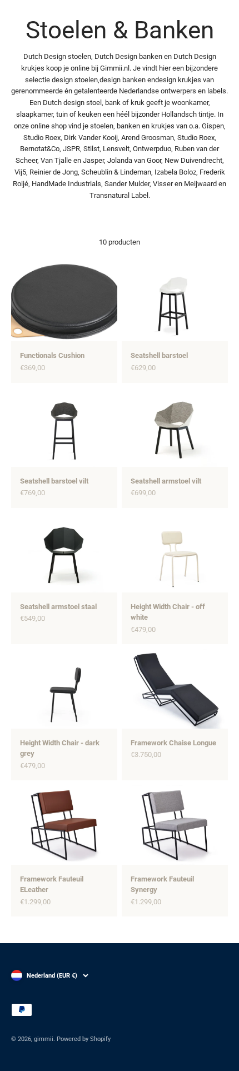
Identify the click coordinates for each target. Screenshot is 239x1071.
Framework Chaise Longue (173, 743)
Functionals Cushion (52, 355)
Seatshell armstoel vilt (166, 481)
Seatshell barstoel (159, 355)
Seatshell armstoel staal (58, 606)
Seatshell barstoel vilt (54, 481)
